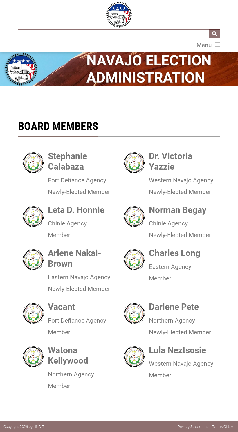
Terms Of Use (223, 427)
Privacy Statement (193, 427)
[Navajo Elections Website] (119, 14)
